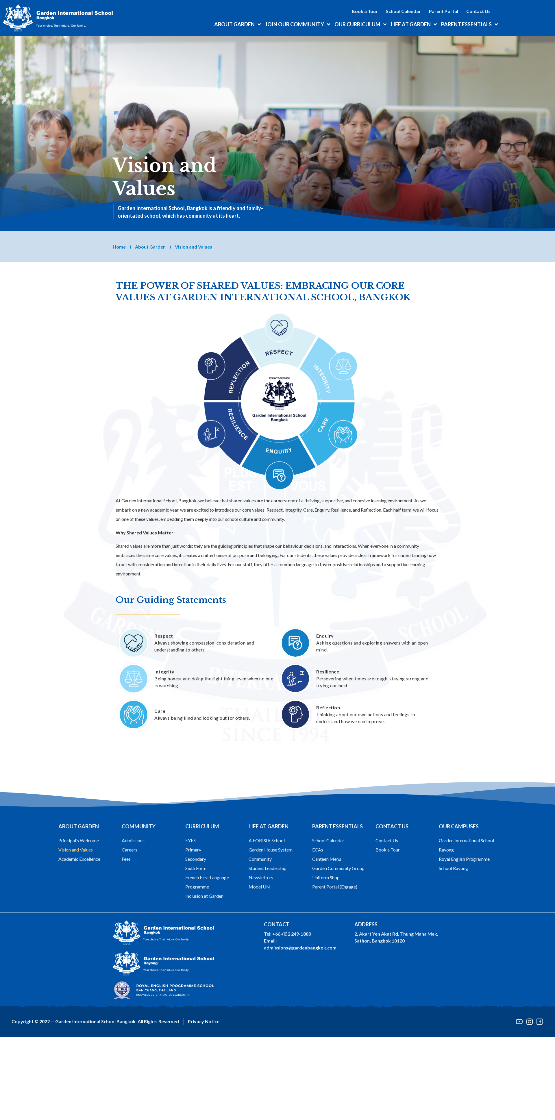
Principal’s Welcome (78, 840)
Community (260, 859)
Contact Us (478, 11)
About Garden (150, 246)
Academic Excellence (79, 859)
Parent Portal (443, 11)
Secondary (195, 859)
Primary (193, 849)
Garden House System (271, 849)
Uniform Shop (326, 877)
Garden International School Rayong (466, 845)
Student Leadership (267, 868)
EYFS (190, 840)
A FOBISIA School (267, 840)
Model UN (259, 886)
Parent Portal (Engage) (334, 886)
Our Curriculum (357, 24)
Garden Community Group (338, 868)
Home (119, 246)
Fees (126, 859)
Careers (129, 849)
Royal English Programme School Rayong (464, 863)
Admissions (133, 840)
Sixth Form (195, 868)
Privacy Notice (203, 1021)
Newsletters (261, 877)
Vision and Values (75, 849)
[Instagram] (529, 1021)
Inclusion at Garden (204, 896)
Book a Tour (365, 11)
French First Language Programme (207, 882)
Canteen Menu (326, 859)
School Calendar (403, 11)
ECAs (317, 849)
